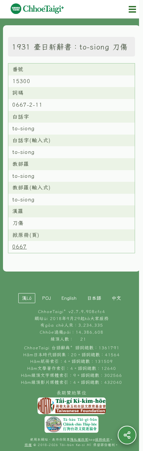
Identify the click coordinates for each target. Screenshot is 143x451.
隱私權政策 (79, 439)
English (69, 298)
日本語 (94, 298)
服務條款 (102, 439)
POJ (46, 298)
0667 (19, 247)
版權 (28, 445)
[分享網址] (127, 435)
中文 (116, 298)
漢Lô (27, 298)
